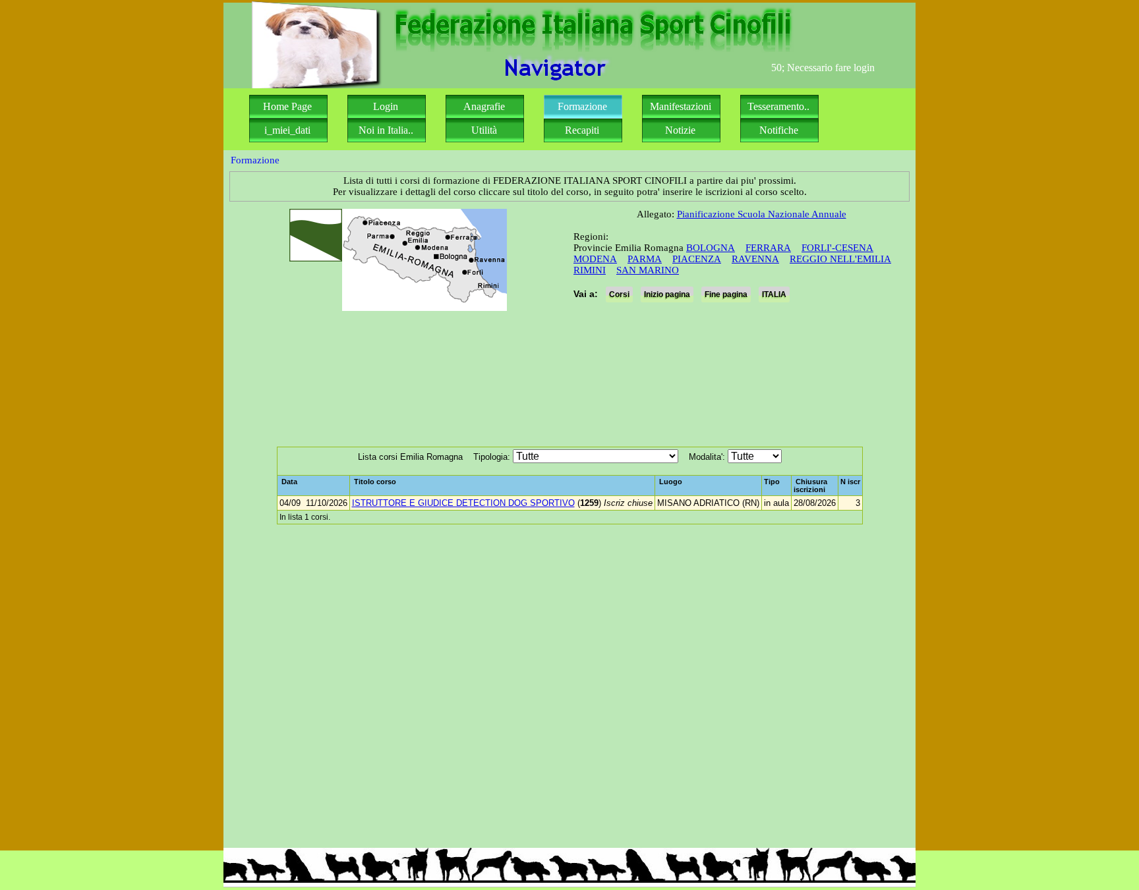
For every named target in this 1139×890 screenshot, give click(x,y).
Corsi (619, 294)
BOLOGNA (710, 247)
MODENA (595, 259)
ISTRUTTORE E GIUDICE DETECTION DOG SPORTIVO (463, 503)
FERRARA (768, 247)
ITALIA (774, 294)
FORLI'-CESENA (837, 247)
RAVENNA (755, 259)
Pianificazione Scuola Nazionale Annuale (761, 214)
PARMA (645, 259)
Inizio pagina (667, 294)
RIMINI (589, 270)
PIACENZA (696, 259)
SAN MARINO (647, 270)
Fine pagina (726, 294)
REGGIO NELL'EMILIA (840, 259)
